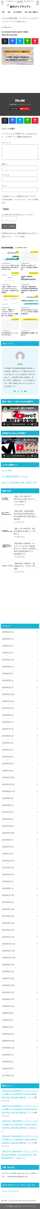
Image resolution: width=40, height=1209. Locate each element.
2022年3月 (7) (7, 840)
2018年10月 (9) (8, 1041)
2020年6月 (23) (8, 985)
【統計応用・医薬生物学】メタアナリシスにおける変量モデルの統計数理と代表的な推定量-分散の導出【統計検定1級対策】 (20, 1094)
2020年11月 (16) (8, 951)
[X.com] (14, 108)
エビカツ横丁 (7, 470)
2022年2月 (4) (7, 847)
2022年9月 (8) (7, 798)
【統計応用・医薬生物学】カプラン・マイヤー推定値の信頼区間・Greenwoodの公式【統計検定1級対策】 (20, 1154)
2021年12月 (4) (8, 861)
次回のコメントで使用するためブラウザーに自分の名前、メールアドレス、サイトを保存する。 (20, 199)
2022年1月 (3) (7, 854)
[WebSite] (15, 391)
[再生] (4, 424)
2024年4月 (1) (7, 673)
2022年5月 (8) (7, 826)
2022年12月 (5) (8, 777)
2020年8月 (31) (8, 971)
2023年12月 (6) (8, 694)
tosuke (32, 1128)
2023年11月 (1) (8, 701)
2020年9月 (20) (8, 965)
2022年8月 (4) (7, 805)
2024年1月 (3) (7, 687)
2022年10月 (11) (8, 791)
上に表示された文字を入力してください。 (18, 215)
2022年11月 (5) (8, 784)
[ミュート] (32, 424)
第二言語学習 (18, 12)
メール (5, 175)
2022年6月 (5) (7, 819)
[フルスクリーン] (36, 424)
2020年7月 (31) (8, 978)
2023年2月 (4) (7, 764)
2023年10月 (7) (8, 708)
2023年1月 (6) (7, 771)
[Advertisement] (20, 80)
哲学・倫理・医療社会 (31, 12)
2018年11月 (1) (8, 1034)
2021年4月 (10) (8, 916)
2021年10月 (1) (8, 874)
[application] (20, 416)
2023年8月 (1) (7, 722)
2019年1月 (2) (7, 1027)
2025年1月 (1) (7, 653)
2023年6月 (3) (7, 736)
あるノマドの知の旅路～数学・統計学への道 (19, 482)
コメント (6, 143)
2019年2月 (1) (7, 1020)
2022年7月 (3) (7, 812)
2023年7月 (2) (7, 729)
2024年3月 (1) (7, 680)
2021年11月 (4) (8, 867)
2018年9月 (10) (8, 1048)
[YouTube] (25, 108)
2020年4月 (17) (8, 999)
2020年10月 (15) (8, 958)
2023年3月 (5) (7, 757)
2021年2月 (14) (8, 930)
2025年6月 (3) (7, 632)
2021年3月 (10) (8, 923)
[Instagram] (22, 391)
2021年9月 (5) (7, 881)
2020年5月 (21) (8, 992)
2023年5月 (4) (7, 743)
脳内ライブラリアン (15, 1206)
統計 (9, 12)
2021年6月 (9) (7, 902)
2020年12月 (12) (8, 944)
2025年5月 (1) (7, 639)
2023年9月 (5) (7, 715)
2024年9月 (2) (7, 667)
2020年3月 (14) (8, 1006)
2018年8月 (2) (7, 1055)
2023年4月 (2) (7, 750)
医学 (3, 12)
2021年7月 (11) (8, 895)
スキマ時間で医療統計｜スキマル (15, 476)
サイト (4, 186)
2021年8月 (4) (7, 888)
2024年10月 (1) (8, 660)
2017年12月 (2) (8, 1075)
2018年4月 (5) (7, 1068)
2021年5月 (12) (8, 909)
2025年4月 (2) (7, 646)
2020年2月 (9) (7, 1013)
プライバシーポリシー (10, 1191)
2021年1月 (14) (8, 937)
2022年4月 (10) (8, 833)
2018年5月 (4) (7, 1062)
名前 (4, 164)
